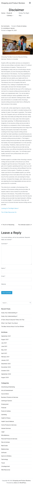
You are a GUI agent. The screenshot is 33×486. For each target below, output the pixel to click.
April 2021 (4, 353)
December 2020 (5, 363)
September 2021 (6, 336)
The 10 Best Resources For (8, 212)
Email (3, 276)
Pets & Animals (5, 442)
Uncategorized (5, 466)
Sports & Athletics (6, 456)
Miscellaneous (5, 435)
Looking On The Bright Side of (9, 208)
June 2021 (4, 346)
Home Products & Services (8, 425)
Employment (4, 404)
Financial (3, 407)
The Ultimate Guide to (24, 224)
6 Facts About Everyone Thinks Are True (12, 319)
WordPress (23, 482)
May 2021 (4, 350)
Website (3, 284)
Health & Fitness (5, 418)
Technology (4, 459)
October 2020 (5, 370)
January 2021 (5, 360)
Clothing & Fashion (6, 400)
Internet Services (6, 428)
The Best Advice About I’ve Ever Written (12, 326)
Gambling (4, 414)
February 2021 (5, 356)
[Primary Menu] (30, 3)
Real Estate (4, 445)
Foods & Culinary (22, 26)
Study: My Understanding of (9, 312)
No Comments (5, 26)
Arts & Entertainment (7, 390)
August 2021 (5, 339)
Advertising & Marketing (8, 387)
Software (3, 452)
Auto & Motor (5, 394)
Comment (4, 243)
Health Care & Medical (7, 421)
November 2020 (6, 367)
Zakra (15, 482)
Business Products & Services (9, 397)
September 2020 (6, 374)
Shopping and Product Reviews (13, 3)
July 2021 (4, 343)
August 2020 (5, 377)
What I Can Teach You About (9, 323)
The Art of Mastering (8, 224)
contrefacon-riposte (8, 28)
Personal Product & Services (9, 438)
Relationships (5, 449)
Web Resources (5, 469)
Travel (3, 463)
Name (3, 268)
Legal (2, 431)
